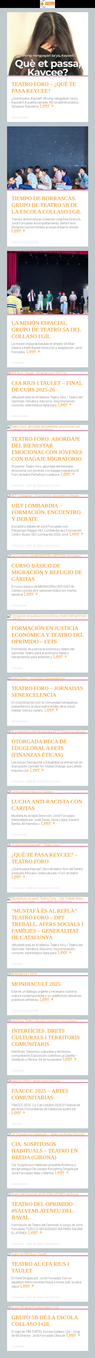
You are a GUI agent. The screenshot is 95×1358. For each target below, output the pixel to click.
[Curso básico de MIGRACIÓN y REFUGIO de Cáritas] (44, 556)
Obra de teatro (19, 117)
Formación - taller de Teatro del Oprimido (35, 485)
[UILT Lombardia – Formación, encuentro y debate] (43, 496)
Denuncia (17, 668)
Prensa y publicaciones (24, 242)
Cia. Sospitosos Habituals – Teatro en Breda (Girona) (44, 1150)
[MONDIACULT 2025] (22, 974)
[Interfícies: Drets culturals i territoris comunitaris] (42, 1021)
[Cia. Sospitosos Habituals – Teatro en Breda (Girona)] (45, 1135)
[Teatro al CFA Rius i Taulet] (26, 1254)
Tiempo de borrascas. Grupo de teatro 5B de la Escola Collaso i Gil (46, 205)
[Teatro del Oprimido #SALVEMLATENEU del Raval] (42, 1195)
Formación (17, 362)
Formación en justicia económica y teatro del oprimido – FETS (47, 634)
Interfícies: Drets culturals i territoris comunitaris (45, 1037)
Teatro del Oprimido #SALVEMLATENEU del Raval (42, 1210)
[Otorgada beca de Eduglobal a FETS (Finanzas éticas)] (46, 732)
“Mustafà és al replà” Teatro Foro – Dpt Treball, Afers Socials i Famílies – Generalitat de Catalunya (47, 924)
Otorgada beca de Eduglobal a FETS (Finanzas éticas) (39, 748)
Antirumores (18, 605)
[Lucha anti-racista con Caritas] (29, 792)
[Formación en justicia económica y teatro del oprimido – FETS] (47, 619)
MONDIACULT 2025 (36, 984)
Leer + (46, 106)
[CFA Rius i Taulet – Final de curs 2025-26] (36, 374)
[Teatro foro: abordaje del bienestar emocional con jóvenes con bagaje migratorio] (47, 429)
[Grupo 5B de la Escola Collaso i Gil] (32, 1308)
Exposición (18, 1070)
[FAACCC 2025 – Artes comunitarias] (33, 1081)
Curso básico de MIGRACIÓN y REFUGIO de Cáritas (46, 572)
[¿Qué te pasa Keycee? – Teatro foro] (33, 845)
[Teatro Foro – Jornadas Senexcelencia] (36, 679)
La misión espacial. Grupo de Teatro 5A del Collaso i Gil (46, 329)
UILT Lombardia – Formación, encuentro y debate (46, 512)
